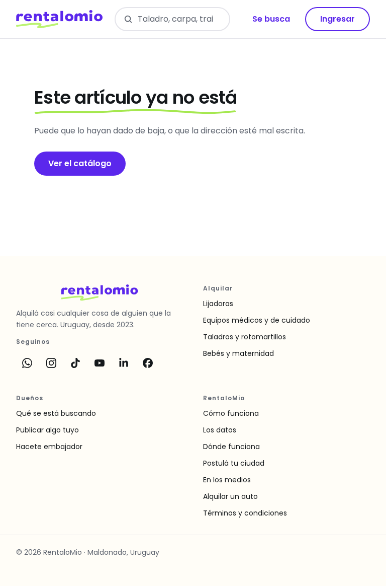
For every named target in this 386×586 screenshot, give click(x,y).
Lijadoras (218, 304)
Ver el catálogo (80, 163)
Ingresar (337, 19)
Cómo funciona (231, 413)
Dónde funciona (231, 447)
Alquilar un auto (230, 496)
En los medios (227, 480)
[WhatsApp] (27, 363)
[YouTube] (99, 363)
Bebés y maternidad (238, 353)
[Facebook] (148, 363)
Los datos (219, 430)
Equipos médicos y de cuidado (256, 320)
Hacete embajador (49, 447)
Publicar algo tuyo (47, 430)
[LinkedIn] (124, 363)
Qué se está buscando (56, 413)
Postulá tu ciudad (233, 463)
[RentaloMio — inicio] (59, 19)
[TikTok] (75, 363)
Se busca (271, 19)
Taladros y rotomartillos (244, 337)
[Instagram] (51, 363)
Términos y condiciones (245, 513)
